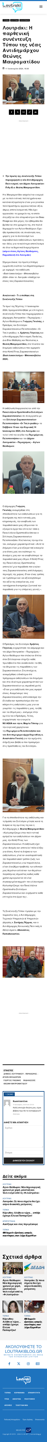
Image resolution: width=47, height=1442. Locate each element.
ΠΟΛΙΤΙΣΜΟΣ (24, 20)
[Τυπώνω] (35, 112)
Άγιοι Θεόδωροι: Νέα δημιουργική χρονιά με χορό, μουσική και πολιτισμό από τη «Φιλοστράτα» (21, 1189)
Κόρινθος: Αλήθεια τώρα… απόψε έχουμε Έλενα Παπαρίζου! (21, 1214)
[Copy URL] (29, 112)
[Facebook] (11, 112)
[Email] (23, 112)
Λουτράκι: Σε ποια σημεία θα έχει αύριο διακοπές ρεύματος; (21, 1203)
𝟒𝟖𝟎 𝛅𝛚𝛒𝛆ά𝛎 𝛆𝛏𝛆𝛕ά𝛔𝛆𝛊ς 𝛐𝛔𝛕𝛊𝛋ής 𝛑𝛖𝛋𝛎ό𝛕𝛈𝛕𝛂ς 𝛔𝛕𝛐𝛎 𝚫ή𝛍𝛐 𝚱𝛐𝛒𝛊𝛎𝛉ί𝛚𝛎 (19, 1234)
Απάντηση (16, 1114)
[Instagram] (28, 1364)
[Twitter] (19, 1364)
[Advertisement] (23, 145)
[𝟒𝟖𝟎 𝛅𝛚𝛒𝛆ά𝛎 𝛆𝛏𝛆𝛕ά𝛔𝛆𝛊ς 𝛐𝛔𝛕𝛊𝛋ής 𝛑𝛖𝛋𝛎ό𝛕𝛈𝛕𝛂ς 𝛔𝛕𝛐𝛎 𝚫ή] (34, 1307)
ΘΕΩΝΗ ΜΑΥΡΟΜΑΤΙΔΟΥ (15, 1083)
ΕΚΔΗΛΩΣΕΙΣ (29, 1080)
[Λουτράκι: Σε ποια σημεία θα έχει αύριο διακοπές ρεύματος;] (34, 1268)
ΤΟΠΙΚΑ (6, 20)
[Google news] (38, 1364)
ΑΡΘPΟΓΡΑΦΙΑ (9, 1221)
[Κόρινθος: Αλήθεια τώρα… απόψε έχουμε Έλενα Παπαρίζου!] (13, 1307)
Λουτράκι (14, 20)
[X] (17, 112)
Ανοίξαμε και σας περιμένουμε (20, 1224)
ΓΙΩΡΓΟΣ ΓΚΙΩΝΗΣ (12, 1080)
